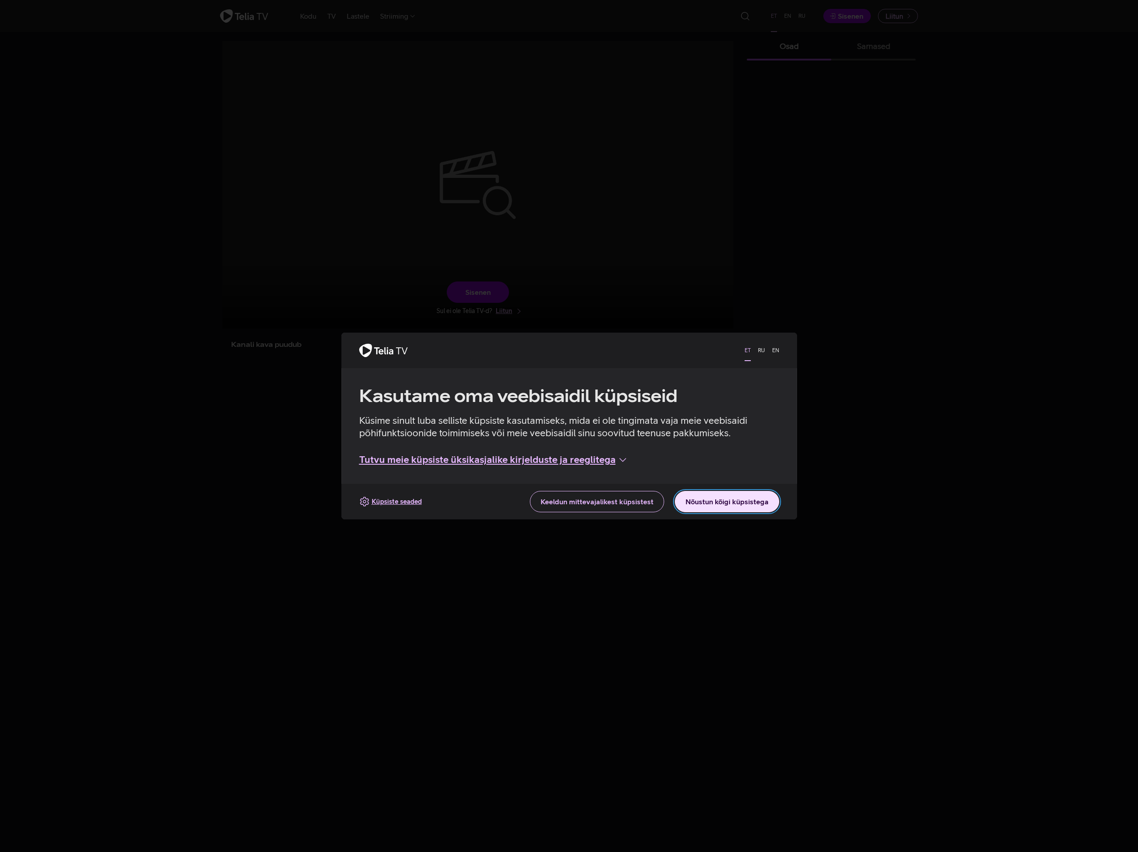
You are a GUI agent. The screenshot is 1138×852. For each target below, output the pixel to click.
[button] (493, 460)
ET (748, 350)
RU (761, 350)
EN (775, 350)
